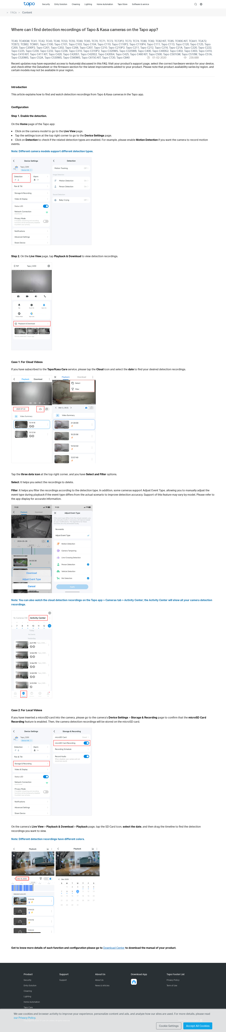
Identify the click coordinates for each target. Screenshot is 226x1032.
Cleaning (28, 991)
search (195, 4)
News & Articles (102, 985)
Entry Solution (30, 985)
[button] (134, 982)
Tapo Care (28, 1007)
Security (27, 980)
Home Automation (32, 1002)
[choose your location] (201, 4)
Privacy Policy (173, 980)
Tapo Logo (29, 4)
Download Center (114, 947)
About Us (99, 980)
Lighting (27, 996)
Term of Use (172, 985)
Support (63, 980)
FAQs (13, 12)
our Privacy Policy (24, 1017)
